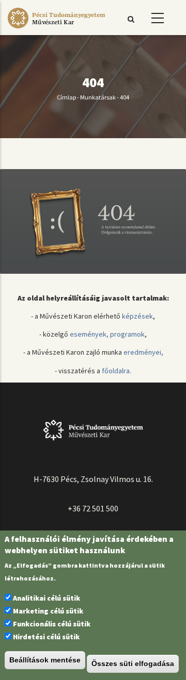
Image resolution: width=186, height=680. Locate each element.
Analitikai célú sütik (46, 598)
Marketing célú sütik (48, 611)
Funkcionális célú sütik (51, 623)
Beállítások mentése (45, 660)
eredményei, (143, 352)
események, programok (107, 334)
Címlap (66, 97)
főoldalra (116, 370)
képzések (137, 316)
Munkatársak (98, 97)
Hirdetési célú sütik (46, 636)
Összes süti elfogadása (132, 663)
